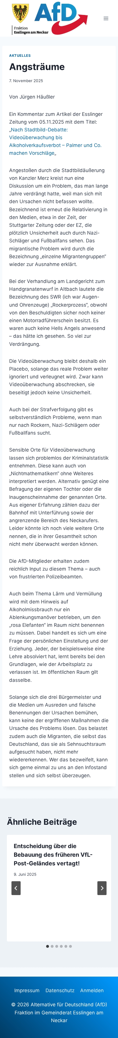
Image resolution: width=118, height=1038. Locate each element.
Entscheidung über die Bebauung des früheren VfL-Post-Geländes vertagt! (53, 855)
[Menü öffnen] (106, 18)
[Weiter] (102, 888)
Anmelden (92, 990)
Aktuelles (20, 55)
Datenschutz (60, 990)
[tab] (47, 946)
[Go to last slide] (16, 888)
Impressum (27, 990)
